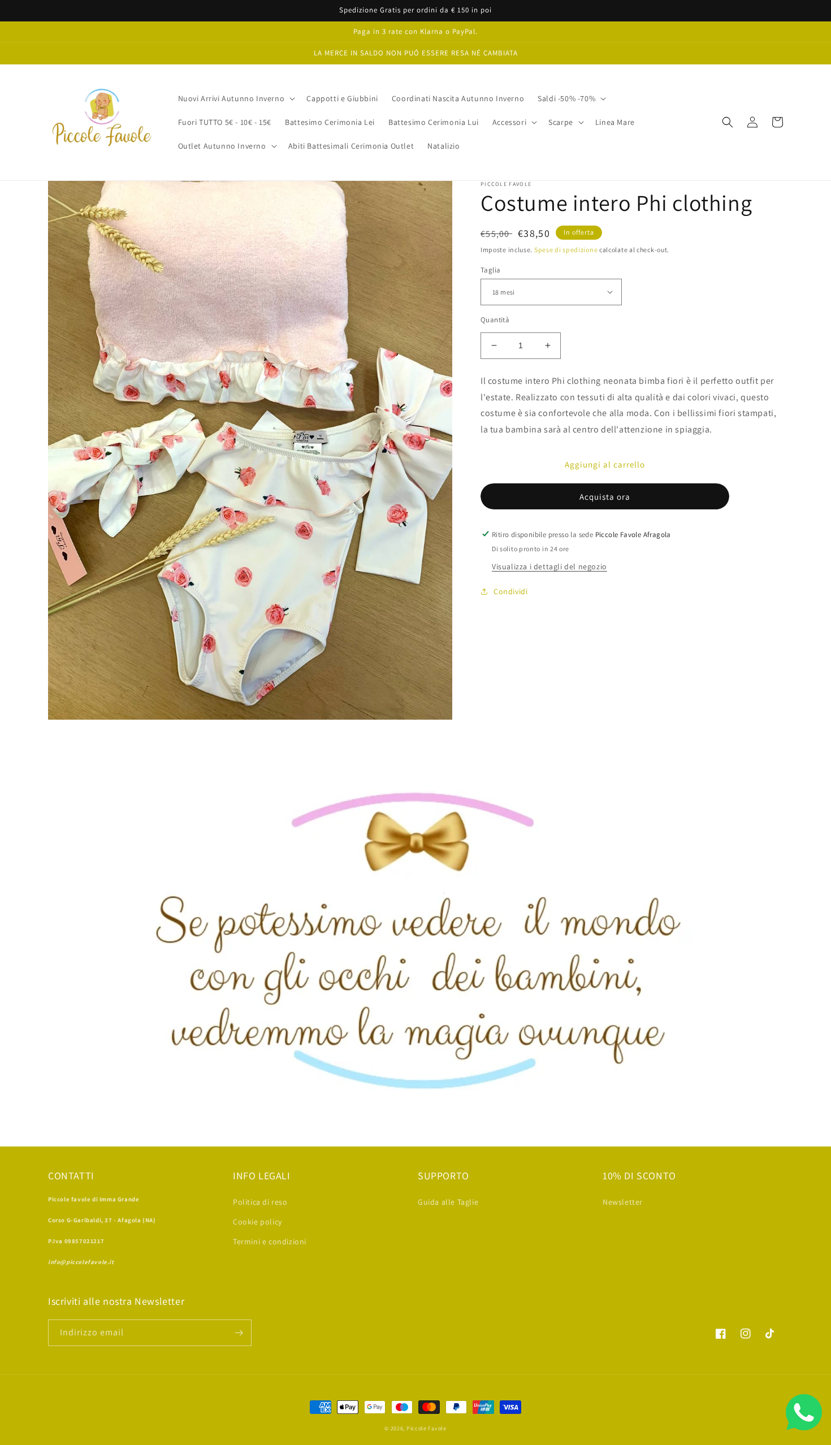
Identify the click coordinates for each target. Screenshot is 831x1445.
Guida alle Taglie (448, 1202)
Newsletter (623, 1202)
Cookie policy (257, 1222)
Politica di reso (260, 1202)
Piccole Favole (426, 1428)
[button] (235, 98)
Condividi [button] (510, 591)
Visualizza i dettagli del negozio (549, 566)
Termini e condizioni (269, 1241)
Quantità (495, 320)
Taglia (490, 269)
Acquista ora (604, 496)
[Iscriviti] (238, 1332)
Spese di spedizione (566, 249)
